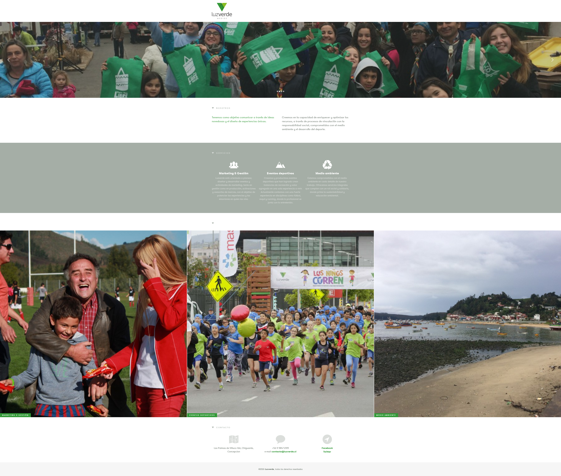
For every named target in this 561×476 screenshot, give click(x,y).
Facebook (327, 448)
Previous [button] (9, 59)
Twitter (327, 451)
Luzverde (222, 11)
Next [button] (552, 59)
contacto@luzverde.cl (284, 451)
